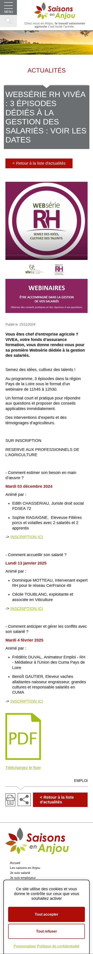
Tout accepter (46, 914)
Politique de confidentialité (58, 946)
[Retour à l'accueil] (54, 10)
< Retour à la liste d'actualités (38, 163)
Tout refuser (46, 931)
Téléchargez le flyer (23, 767)
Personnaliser (25, 946)
